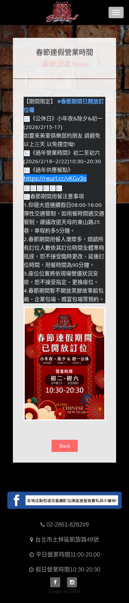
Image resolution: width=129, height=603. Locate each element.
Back (64, 446)
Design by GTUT (64, 591)
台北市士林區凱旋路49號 (67, 540)
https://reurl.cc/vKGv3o (55, 178)
